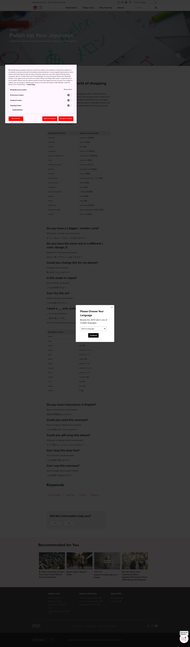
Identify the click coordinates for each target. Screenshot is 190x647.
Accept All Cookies (66, 118)
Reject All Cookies (50, 118)
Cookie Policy (31, 84)
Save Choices (16, 118)
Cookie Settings (17, 109)
